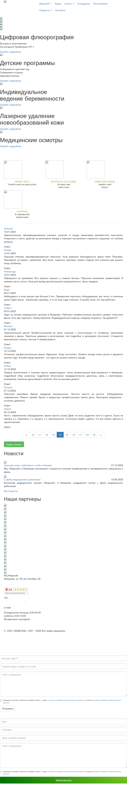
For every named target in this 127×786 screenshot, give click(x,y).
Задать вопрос (14, 444)
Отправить (8, 708)
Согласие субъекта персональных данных (27, 625)
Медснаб (44, 3)
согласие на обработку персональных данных (65, 700)
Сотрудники (83, 3)
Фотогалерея (100, 3)
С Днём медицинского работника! (22, 479)
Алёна (7, 365)
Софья (7, 307)
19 (94, 434)
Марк (7, 289)
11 (40, 434)
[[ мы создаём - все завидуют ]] (16, 635)
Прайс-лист (22, 181)
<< (26, 434)
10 (33, 434)
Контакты (60, 10)
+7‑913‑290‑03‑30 (13, 604)
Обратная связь (105, 181)
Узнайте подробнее (10, 51)
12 (46, 434)
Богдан (7, 250)
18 (87, 434)
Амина (7, 408)
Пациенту (44, 10)
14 (60, 434)
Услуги (68, 3)
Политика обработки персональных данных (27, 622)
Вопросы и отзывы (63, 181)
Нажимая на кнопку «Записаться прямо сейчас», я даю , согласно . (62, 701)
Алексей (8, 228)
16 (73, 434)
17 (80, 434)
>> (101, 434)
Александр (10, 271)
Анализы (22, 211)
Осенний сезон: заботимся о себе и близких (28, 465)
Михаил (8, 326)
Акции (58, 3)
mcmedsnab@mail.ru (23, 607)
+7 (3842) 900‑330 (19, 597)
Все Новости (11, 491)
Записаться (63, 780)
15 (67, 434)
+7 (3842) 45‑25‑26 (14, 600)
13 (53, 434)
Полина (8, 387)
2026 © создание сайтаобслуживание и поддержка (19, 642)
